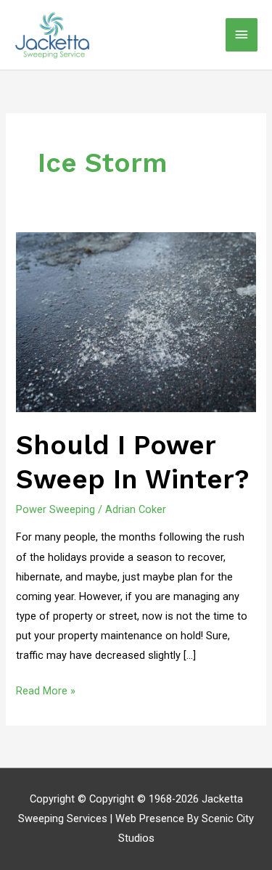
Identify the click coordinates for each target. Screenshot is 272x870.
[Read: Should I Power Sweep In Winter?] (135, 321)
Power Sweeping (55, 509)
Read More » (45, 689)
